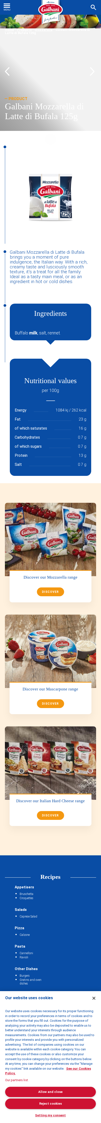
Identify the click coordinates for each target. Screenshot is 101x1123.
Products (24, 30)
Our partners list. (17, 1080)
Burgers (25, 975)
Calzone (25, 935)
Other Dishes (26, 969)
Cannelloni (26, 953)
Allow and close (50, 1092)
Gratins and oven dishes (30, 981)
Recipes (50, 876)
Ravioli (24, 957)
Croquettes (26, 898)
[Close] (93, 998)
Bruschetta (26, 894)
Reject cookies (50, 1103)
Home (9, 30)
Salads (21, 909)
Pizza (19, 928)
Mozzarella (43, 30)
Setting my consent (50, 1115)
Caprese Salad (28, 916)
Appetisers (24, 887)
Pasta (20, 946)
